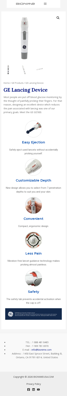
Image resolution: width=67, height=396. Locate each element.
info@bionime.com (42, 349)
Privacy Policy (33, 383)
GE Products (18, 82)
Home (7, 82)
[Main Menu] (45, 3)
